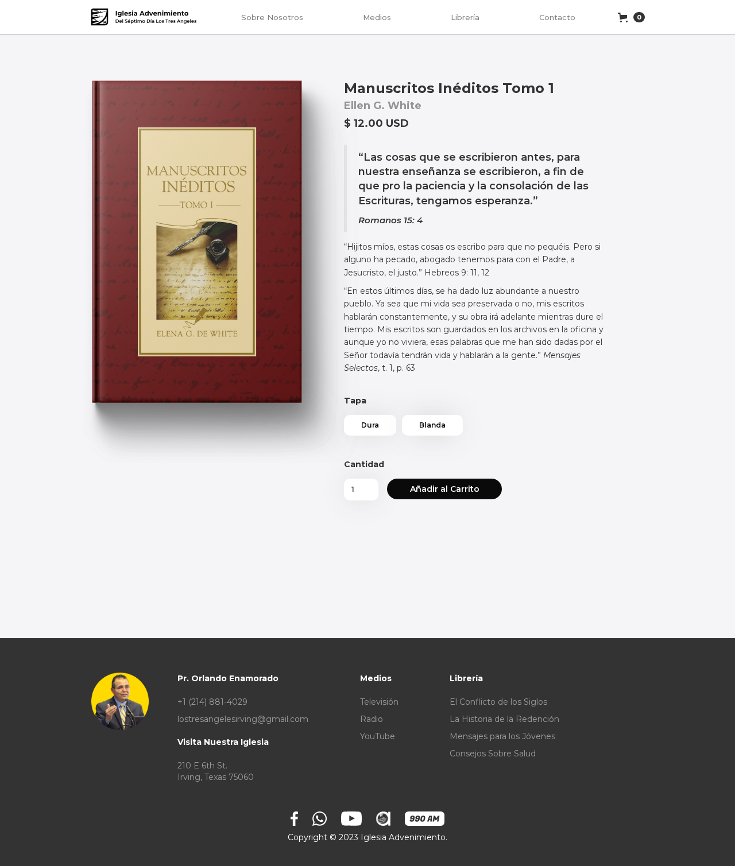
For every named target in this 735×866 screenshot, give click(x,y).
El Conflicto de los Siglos (498, 702)
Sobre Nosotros (272, 17)
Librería (465, 17)
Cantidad (364, 464)
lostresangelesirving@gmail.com (242, 719)
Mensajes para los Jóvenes (502, 736)
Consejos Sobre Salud (493, 753)
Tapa (355, 400)
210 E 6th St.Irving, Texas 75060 (215, 771)
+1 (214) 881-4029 (212, 702)
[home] (145, 17)
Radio (371, 719)
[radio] (370, 425)
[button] (630, 17)
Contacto (557, 17)
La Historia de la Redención (504, 719)
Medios (377, 17)
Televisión (379, 702)
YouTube (377, 736)
